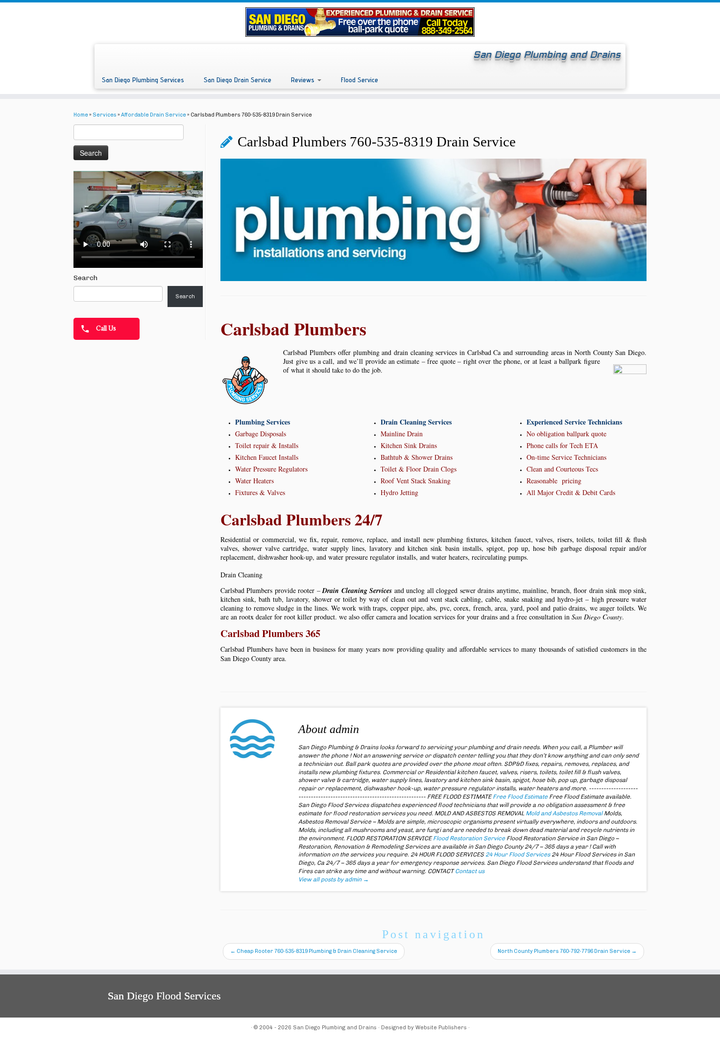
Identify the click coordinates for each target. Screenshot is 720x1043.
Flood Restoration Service (469, 838)
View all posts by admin (333, 879)
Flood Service (359, 79)
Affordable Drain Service (153, 115)
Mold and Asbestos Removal (564, 813)
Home (80, 115)
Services (105, 115)
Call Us (105, 328)
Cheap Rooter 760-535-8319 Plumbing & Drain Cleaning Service (313, 951)
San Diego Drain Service (237, 79)
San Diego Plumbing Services (143, 79)
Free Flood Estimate (520, 796)
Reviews (303, 79)
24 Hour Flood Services (517, 854)
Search (85, 278)
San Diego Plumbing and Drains (335, 1027)
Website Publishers (441, 1027)
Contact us (469, 871)
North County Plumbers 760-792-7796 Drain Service (567, 951)
